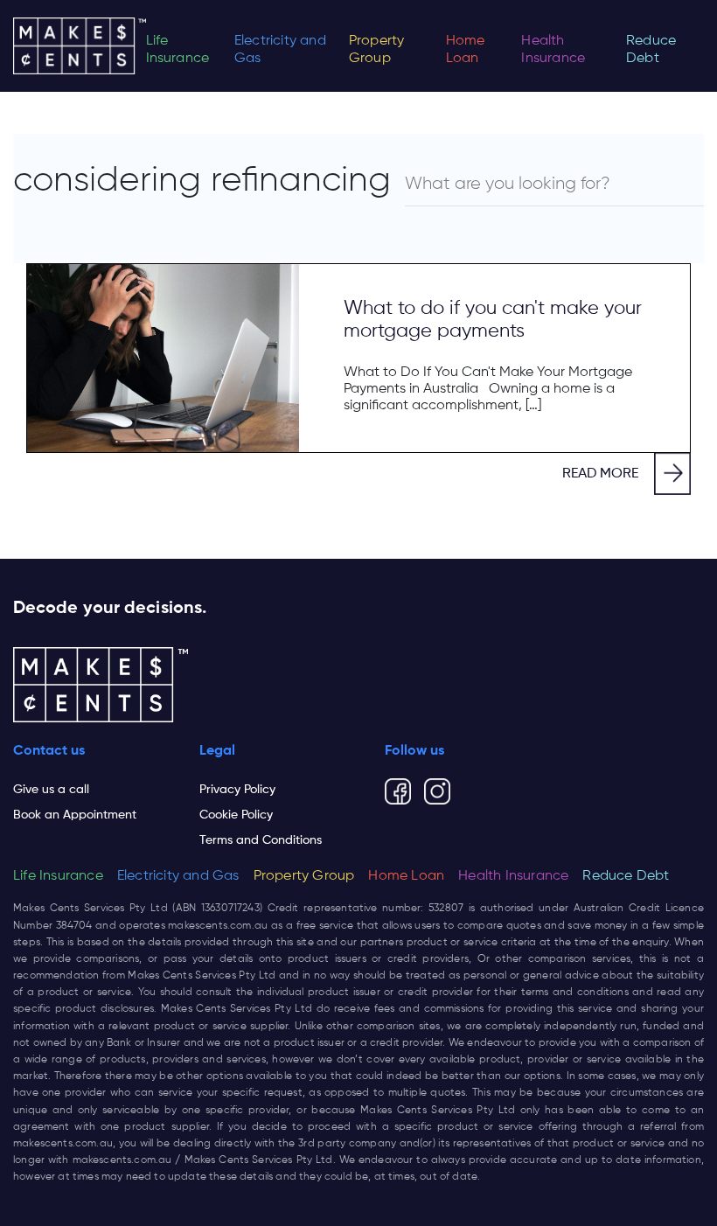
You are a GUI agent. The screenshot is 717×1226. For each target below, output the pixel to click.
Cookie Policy (236, 815)
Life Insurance (178, 50)
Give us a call (51, 790)
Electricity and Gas (280, 50)
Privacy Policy (237, 790)
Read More (600, 474)
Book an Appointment (74, 815)
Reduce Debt (651, 50)
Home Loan (465, 50)
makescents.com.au (218, 926)
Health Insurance (553, 50)
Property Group (377, 50)
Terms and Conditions (260, 840)
